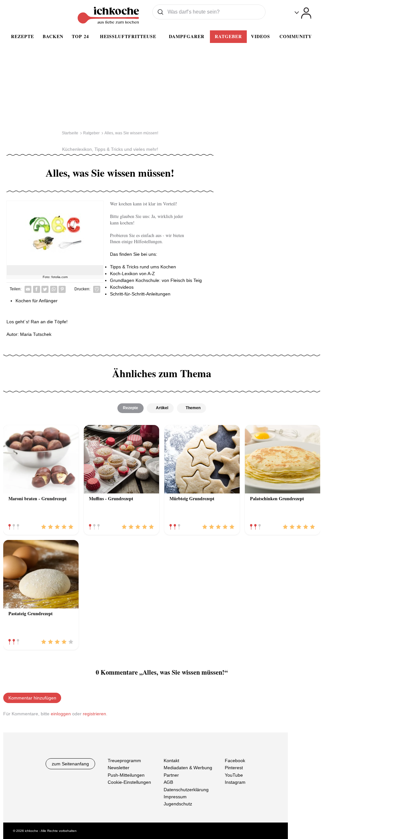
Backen (53, 36)
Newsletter (118, 768)
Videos (260, 36)
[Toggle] (303, 13)
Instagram (235, 782)
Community (295, 36)
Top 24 (80, 36)
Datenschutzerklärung (186, 789)
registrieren (94, 713)
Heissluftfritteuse (128, 36)
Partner (171, 775)
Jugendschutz (178, 804)
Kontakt (171, 760)
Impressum (175, 796)
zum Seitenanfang (70, 763)
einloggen (61, 713)
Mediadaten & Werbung (188, 768)
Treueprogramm (124, 760)
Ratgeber (228, 36)
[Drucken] (96, 289)
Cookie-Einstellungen (129, 782)
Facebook (235, 760)
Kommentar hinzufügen (32, 697)
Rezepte (22, 36)
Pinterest (234, 768)
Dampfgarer (186, 36)
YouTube (234, 775)
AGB (168, 782)
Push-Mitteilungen (126, 775)
